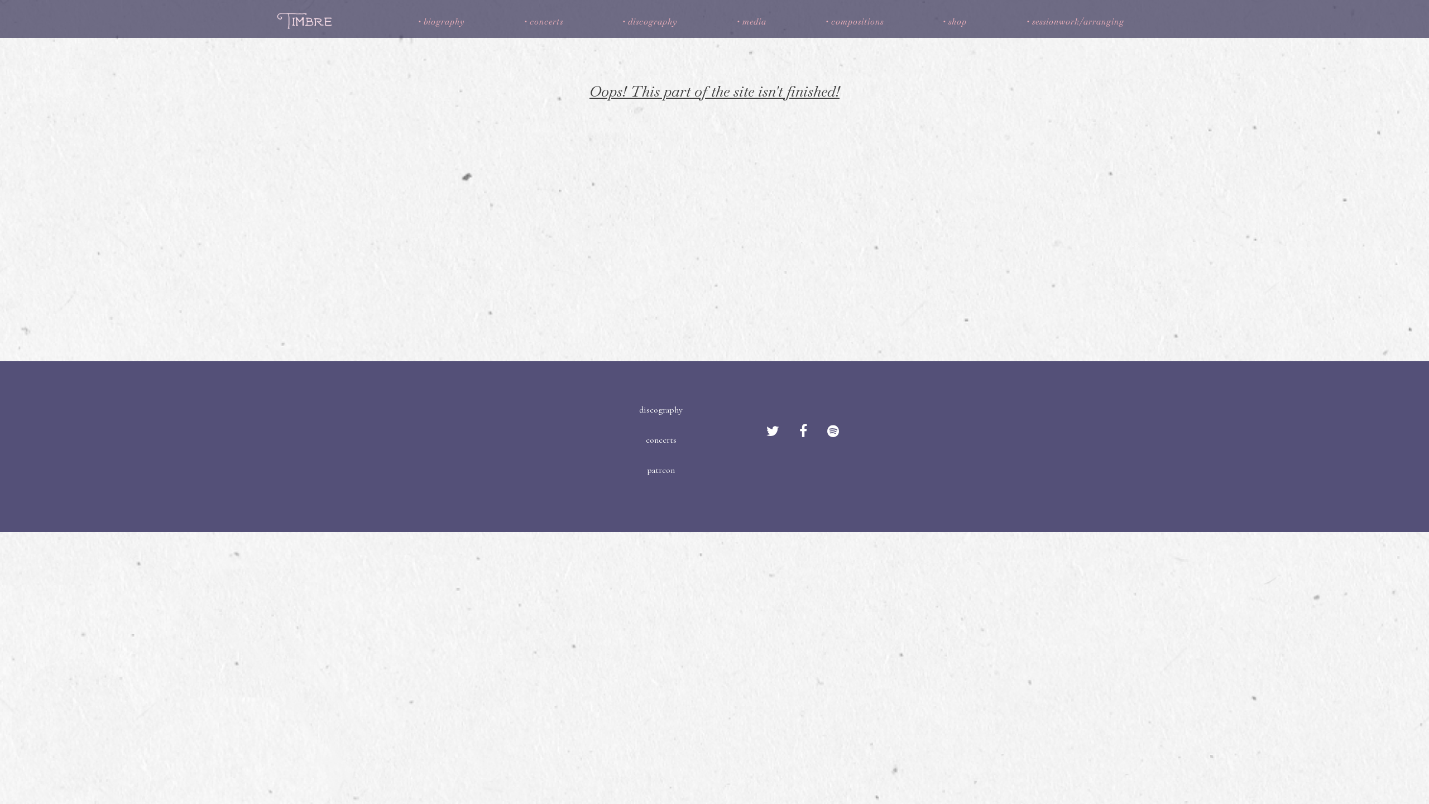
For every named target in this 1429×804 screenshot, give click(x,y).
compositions (857, 21)
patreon (661, 470)
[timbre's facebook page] (803, 431)
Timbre (306, 20)
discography (652, 21)
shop (957, 21)
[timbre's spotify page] (833, 431)
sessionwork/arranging (1078, 21)
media (754, 21)
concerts (546, 21)
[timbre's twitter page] (773, 431)
